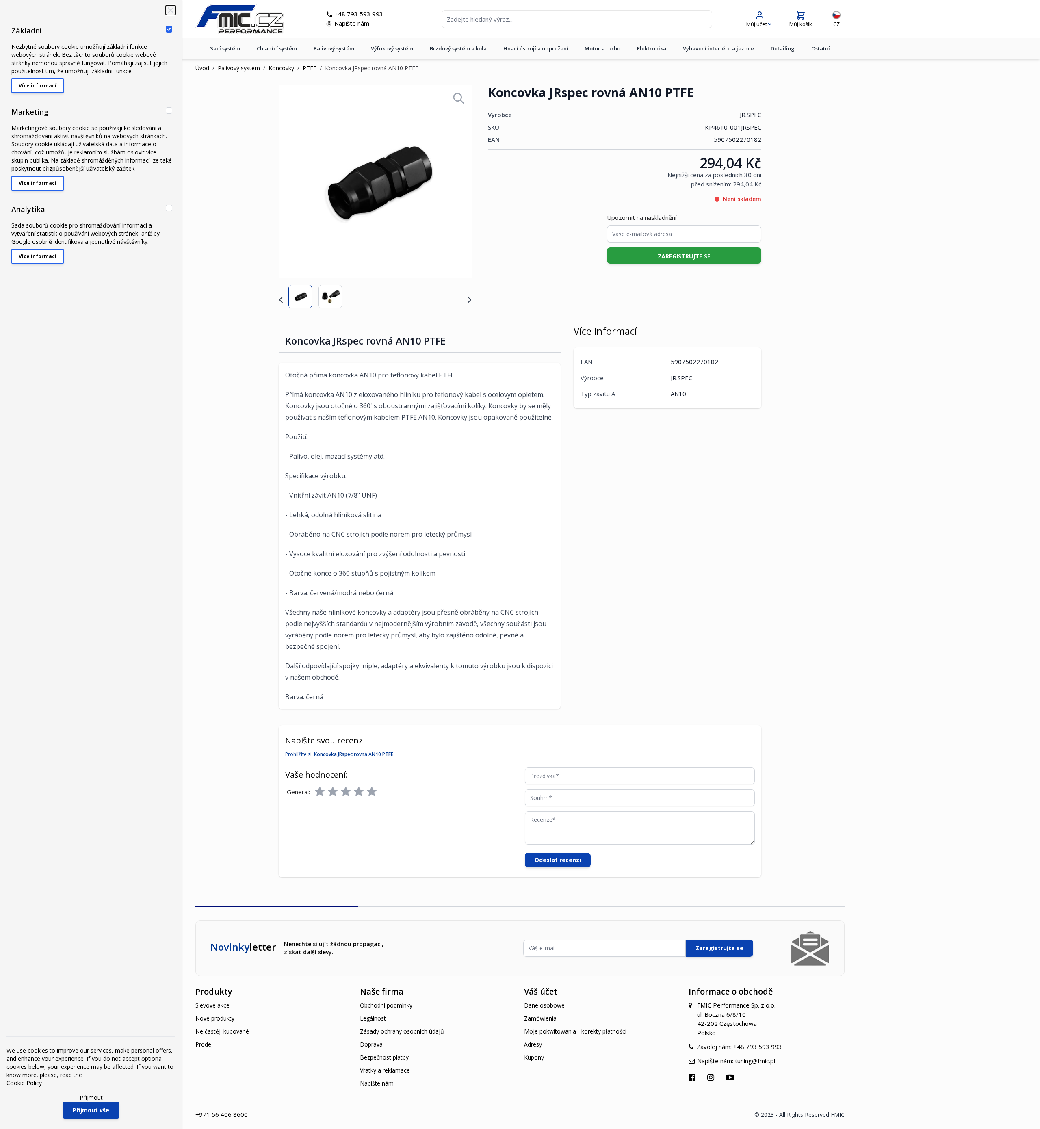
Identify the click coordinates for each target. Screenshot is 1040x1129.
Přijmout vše (91, 1110)
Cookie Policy (24, 1083)
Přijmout (91, 1097)
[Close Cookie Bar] (171, 10)
